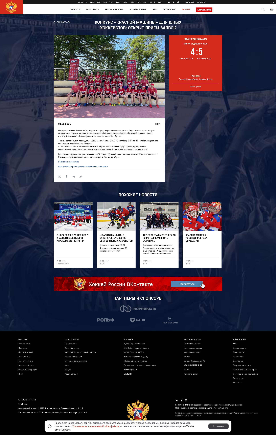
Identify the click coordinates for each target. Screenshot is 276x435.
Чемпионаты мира (192, 352)
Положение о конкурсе (68, 161)
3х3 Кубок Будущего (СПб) (136, 356)
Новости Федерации (27, 369)
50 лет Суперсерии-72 (194, 361)
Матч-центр (92, 9)
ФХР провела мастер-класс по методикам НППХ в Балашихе (159, 238)
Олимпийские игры (192, 343)
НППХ (157, 124)
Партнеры (189, 2)
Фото (67, 365)
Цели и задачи (240, 348)
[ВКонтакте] (59, 177)
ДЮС (139, 2)
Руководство (239, 352)
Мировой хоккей (25, 352)
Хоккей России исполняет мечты (80, 352)
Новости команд (25, 361)
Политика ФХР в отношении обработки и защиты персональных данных (208, 404)
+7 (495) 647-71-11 (27, 399)
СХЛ (132, 2)
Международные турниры (135, 361)
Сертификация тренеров (245, 369)
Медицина (22, 348)
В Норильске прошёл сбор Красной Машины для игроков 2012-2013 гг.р (72, 238)
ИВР (145, 2)
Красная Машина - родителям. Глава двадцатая (197, 238)
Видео (68, 369)
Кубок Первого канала (134, 343)
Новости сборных (26, 365)
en (273, 2)
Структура (238, 356)
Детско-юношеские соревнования (140, 365)
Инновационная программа (245, 374)
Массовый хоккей (73, 356)
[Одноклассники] (66, 177)
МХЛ (118, 2)
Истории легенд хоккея (76, 361)
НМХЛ (125, 2)
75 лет (187, 356)
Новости (75, 9)
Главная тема (63, 263)
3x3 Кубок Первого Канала (136, 348)
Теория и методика (242, 365)
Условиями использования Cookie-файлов (95, 426)
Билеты (186, 9)
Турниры (128, 339)
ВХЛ (105, 2)
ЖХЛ (111, 2)
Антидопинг (169, 9)
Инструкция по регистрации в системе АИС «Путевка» (83, 166)
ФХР (155, 9)
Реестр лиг (238, 378)
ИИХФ (92, 2)
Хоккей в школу (72, 348)
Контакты (201, 2)
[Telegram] (73, 177)
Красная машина (114, 9)
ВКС (159, 2)
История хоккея (138, 9)
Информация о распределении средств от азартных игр (201, 408)
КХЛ (98, 2)
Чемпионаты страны (193, 348)
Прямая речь (71, 343)
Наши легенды (24, 356)
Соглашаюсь (218, 426)
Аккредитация (71, 374)
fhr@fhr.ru (22, 404)
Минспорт (82, 2)
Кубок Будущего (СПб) (134, 352)
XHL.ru (152, 2)
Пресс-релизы (72, 339)
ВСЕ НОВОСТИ (63, 22)
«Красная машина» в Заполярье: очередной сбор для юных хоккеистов (116, 238)
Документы (238, 361)
